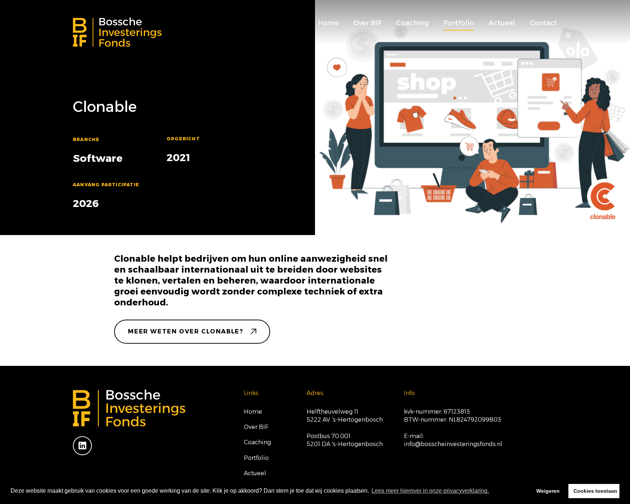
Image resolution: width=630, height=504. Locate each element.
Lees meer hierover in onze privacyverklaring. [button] (430, 491)
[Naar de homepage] (117, 32)
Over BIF (367, 23)
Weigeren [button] (548, 491)
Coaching (412, 23)
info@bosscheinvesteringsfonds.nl (453, 444)
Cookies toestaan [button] (595, 491)
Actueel (502, 23)
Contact (543, 23)
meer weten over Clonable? (185, 331)
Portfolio (458, 23)
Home (328, 23)
